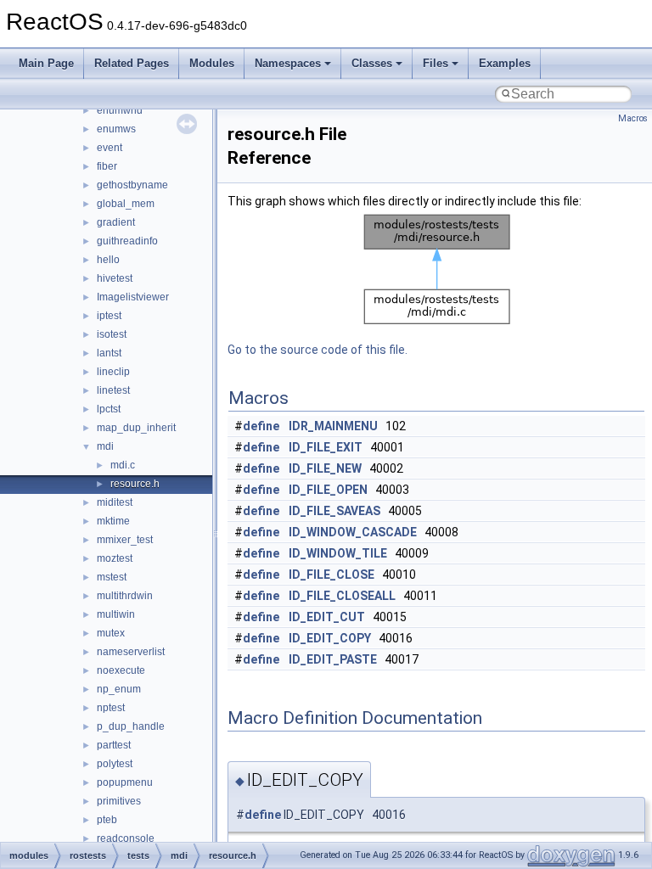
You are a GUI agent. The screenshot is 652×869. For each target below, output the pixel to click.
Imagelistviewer (133, 297)
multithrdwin (125, 596)
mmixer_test (125, 540)
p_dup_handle (131, 726)
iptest (109, 316)
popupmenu (125, 782)
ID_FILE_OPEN (328, 489)
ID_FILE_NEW (325, 468)
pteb (107, 820)
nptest (111, 708)
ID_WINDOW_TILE (338, 553)
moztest (114, 558)
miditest (114, 502)
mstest (111, 577)
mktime (113, 521)
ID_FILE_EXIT (326, 447)
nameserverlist (131, 652)
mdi (105, 446)
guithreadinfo (127, 241)
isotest (111, 334)
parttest (114, 745)
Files (435, 63)
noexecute (121, 670)
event (109, 148)
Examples (505, 63)
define (261, 426)
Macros (633, 118)
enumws (116, 129)
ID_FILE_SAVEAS (334, 511)
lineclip (113, 372)
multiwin (116, 614)
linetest (113, 390)
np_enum (119, 689)
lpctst (109, 409)
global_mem (126, 204)
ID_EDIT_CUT (327, 617)
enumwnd (120, 110)
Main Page (46, 63)
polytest (114, 764)
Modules (211, 63)
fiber (107, 166)
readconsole (126, 838)
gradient (116, 222)
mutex (111, 633)
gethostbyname (132, 185)
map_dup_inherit (136, 428)
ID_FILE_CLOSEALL (342, 596)
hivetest (114, 278)
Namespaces (288, 63)
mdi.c (122, 465)
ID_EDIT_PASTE (333, 659)
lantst (109, 353)
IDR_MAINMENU (333, 426)
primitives (119, 801)
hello (108, 260)
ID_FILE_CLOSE (331, 574)
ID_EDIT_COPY (330, 638)
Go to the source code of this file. (318, 349)
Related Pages (131, 63)
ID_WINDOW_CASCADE (353, 532)
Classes (371, 63)
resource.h (135, 484)
